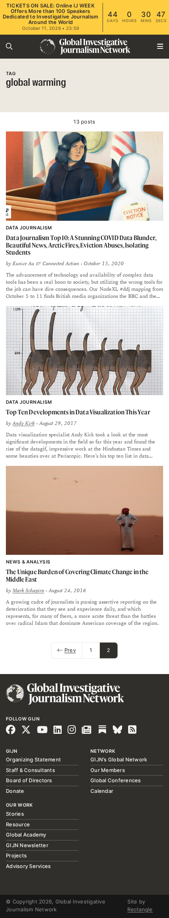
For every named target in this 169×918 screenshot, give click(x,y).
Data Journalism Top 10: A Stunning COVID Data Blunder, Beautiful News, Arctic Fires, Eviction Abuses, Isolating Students (81, 245)
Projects (16, 855)
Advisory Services (28, 866)
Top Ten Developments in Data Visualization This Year (78, 412)
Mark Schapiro (28, 590)
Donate (15, 791)
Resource (18, 824)
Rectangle (139, 909)
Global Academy (26, 834)
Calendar (101, 791)
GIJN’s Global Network (118, 759)
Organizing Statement (33, 759)
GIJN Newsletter (27, 845)
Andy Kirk (24, 423)
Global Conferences (115, 780)
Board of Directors (29, 780)
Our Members (107, 770)
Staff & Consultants (30, 770)
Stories (15, 814)
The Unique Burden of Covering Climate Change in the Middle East (77, 575)
